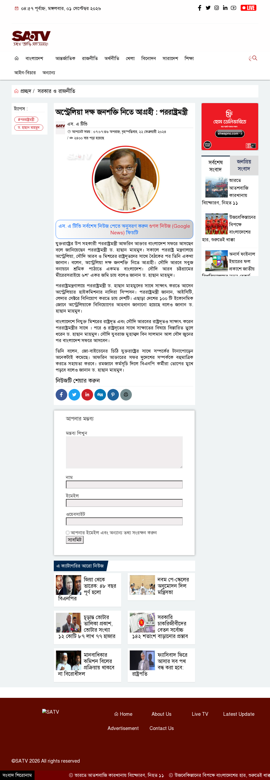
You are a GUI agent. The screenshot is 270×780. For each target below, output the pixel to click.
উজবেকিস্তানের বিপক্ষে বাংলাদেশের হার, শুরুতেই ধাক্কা (213, 775)
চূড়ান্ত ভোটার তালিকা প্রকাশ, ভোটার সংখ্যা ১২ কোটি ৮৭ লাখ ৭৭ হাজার (86, 627)
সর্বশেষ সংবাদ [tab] (216, 166)
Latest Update (238, 714)
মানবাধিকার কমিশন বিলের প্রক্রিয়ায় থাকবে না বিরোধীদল (86, 664)
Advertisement (123, 728)
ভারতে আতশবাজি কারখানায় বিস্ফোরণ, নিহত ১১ (109, 775)
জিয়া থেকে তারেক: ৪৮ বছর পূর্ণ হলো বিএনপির (87, 589)
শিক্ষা (189, 58)
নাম (69, 477)
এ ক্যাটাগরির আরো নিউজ (80, 566)
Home (125, 714)
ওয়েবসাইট (75, 514)
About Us (161, 714)
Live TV (200, 714)
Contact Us (162, 728)
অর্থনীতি (111, 58)
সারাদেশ (170, 58)
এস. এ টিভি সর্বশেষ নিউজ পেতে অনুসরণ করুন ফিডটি (124, 229)
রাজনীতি (90, 58)
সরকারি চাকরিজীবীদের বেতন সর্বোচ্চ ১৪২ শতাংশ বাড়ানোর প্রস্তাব (160, 627)
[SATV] (31, 36)
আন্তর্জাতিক (65, 58)
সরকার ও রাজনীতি (56, 91)
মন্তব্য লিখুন (76, 433)
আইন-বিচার (25, 73)
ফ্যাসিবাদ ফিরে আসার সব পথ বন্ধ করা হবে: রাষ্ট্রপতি (159, 664)
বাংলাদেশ (34, 58)
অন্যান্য (48, 73)
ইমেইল (72, 496)
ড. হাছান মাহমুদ (29, 127)
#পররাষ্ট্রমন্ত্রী (26, 119)
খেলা (130, 58)
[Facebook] (61, 395)
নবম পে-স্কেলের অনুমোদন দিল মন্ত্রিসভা (173, 586)
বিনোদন (148, 58)
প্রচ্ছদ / (27, 91)
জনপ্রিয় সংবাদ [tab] (244, 165)
